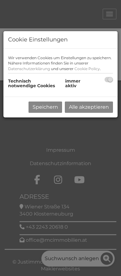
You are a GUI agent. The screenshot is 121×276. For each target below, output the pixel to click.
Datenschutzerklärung (29, 68)
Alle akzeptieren (89, 107)
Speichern (45, 107)
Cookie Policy (87, 68)
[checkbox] (109, 79)
